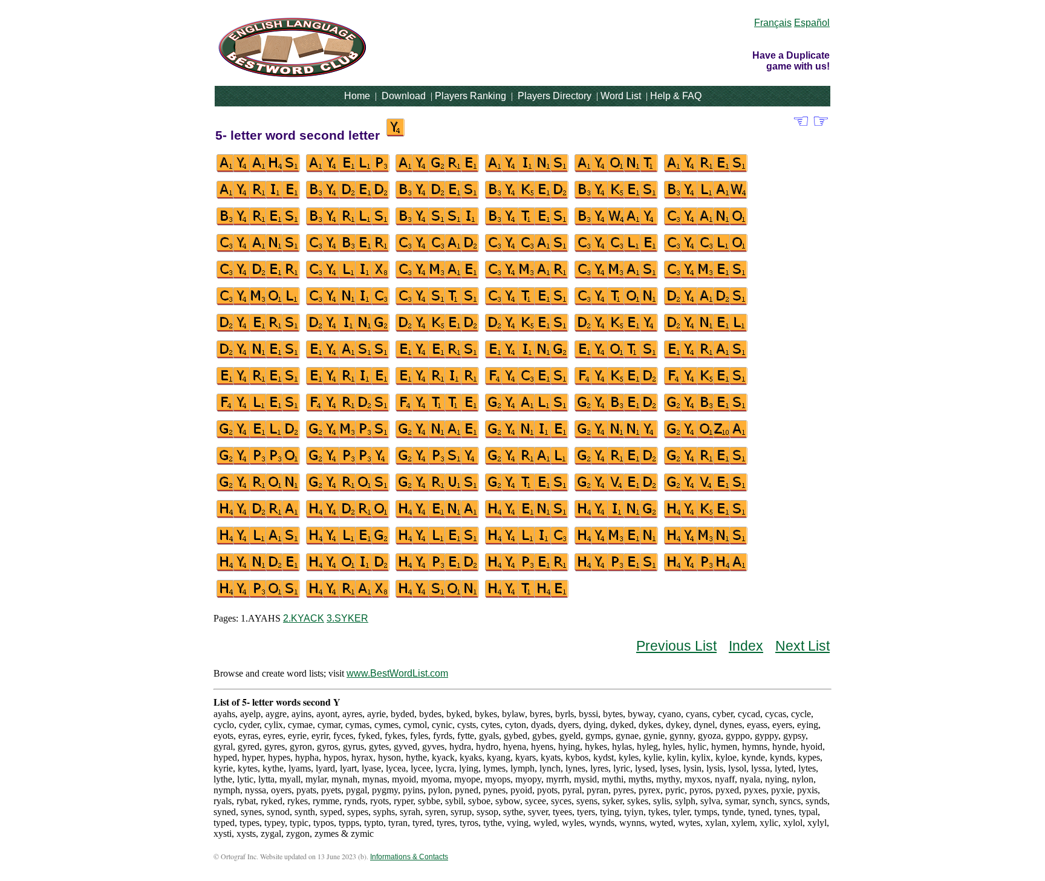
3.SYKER (347, 618)
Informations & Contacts (409, 857)
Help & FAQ (676, 96)
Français (773, 23)
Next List (802, 646)
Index (746, 646)
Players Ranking (470, 96)
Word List (621, 96)
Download (404, 96)
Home (357, 96)
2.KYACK (303, 618)
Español (812, 23)
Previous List (676, 646)
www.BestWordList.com (397, 673)
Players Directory (554, 96)
